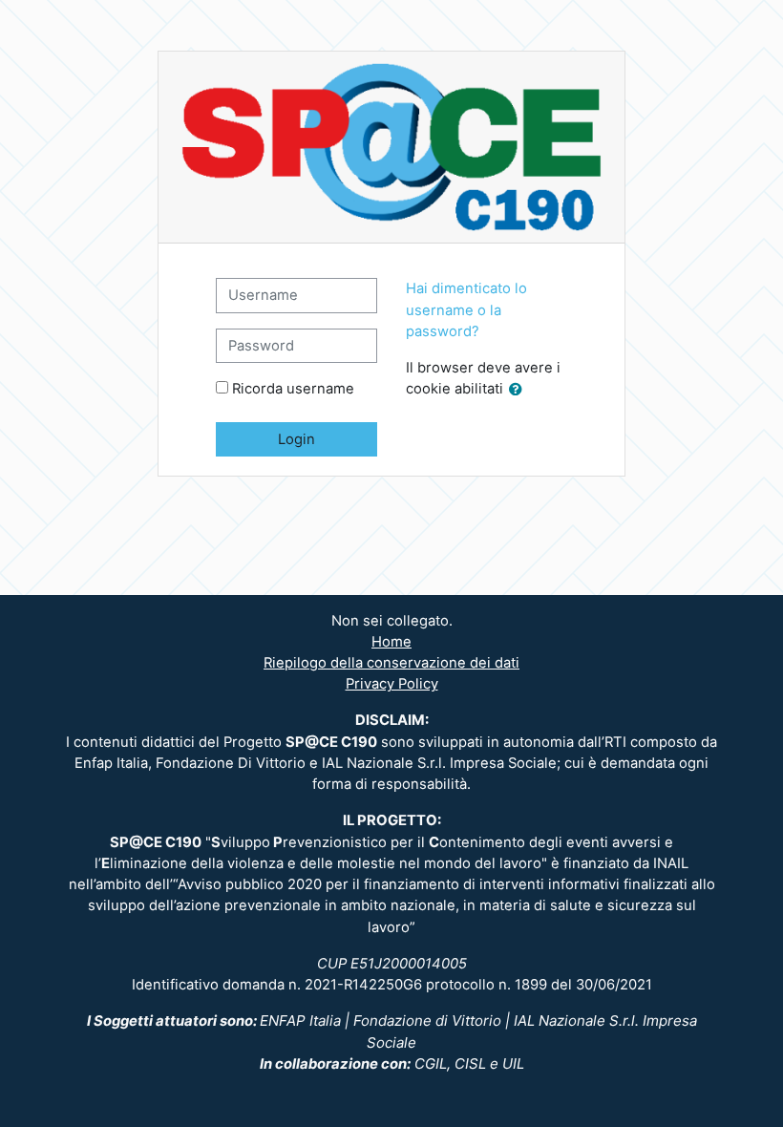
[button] (519, 389)
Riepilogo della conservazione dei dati (391, 662)
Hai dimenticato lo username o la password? (466, 309)
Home (391, 641)
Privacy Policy (392, 683)
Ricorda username (293, 388)
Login (296, 439)
